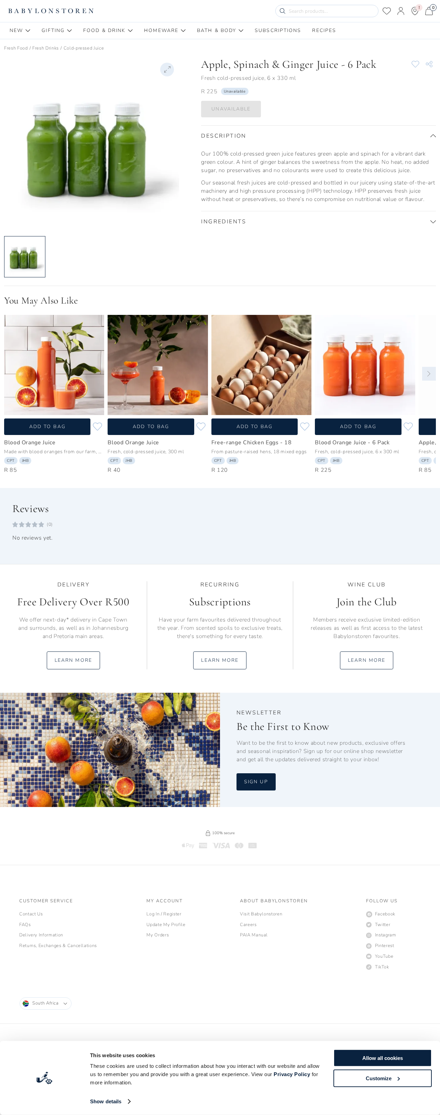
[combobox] (45, 1003)
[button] (318, 136)
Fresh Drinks (45, 48)
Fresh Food (16, 48)
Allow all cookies (382, 1058)
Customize (379, 1078)
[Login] (401, 11)
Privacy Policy (292, 1074)
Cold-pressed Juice (84, 48)
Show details (105, 1101)
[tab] (20, 30)
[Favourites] (387, 11)
